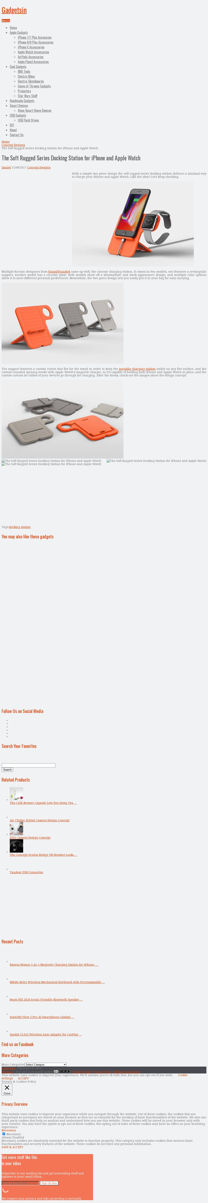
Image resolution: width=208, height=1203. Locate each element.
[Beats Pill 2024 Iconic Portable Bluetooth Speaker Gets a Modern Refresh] (16, 996)
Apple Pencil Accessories (33, 61)
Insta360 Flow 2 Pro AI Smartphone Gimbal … (42, 1017)
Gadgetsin (14, 9)
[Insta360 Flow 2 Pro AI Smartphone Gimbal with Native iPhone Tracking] (16, 1013)
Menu (6, 20)
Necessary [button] (9, 1130)
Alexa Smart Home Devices (34, 110)
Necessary (13, 1134)
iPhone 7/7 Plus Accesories (35, 37)
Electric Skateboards (31, 81)
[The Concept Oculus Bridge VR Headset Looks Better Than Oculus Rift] (16, 851)
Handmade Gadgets (22, 100)
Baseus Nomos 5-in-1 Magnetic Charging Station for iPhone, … (54, 964)
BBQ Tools (24, 71)
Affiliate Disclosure (126, 1071)
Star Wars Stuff (27, 95)
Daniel (6, 167)
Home (13, 27)
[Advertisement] (36, 200)
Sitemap (7, 1071)
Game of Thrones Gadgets (34, 86)
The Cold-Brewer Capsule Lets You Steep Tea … (43, 803)
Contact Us (17, 134)
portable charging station (137, 368)
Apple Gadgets (19, 32)
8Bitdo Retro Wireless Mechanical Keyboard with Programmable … (57, 982)
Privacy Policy (82, 1071)
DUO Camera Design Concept (30, 837)
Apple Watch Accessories (33, 52)
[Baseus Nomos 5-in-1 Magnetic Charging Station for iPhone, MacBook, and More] (16, 961)
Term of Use (102, 1071)
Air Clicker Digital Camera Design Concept (39, 820)
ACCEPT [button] (23, 1078)
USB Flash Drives (28, 120)
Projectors (24, 91)
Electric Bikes (26, 76)
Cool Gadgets (18, 66)
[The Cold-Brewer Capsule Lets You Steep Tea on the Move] (16, 799)
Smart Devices (19, 105)
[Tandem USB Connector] (16, 869)
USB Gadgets (18, 115)
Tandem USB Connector (26, 872)
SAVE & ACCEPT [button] (12, 1147)
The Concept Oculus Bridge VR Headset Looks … (43, 854)
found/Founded (59, 271)
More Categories (13, 1064)
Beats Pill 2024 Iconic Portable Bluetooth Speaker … (46, 999)
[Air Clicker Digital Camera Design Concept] (16, 817)
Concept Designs (13, 145)
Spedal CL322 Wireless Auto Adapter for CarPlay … (46, 1034)
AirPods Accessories (30, 56)
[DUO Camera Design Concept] (16, 834)
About (13, 129)
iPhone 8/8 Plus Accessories (35, 42)
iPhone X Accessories (31, 47)
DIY (12, 125)
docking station (20, 527)
